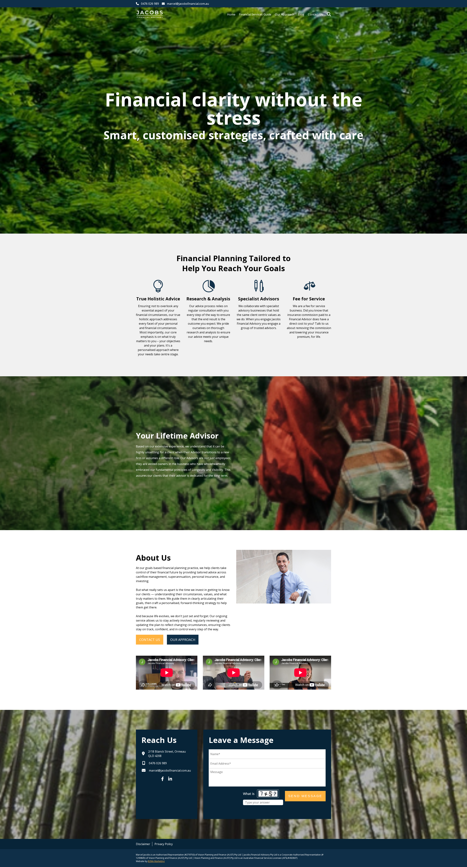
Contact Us (315, 14)
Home (231, 14)
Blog (301, 14)
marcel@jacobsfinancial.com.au (188, 4)
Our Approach (284, 14)
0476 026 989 (150, 4)
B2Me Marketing (156, 861)
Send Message (305, 796)
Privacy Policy (164, 844)
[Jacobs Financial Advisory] (149, 14)
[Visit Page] (162, 779)
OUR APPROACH (182, 639)
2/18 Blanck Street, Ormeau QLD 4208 (167, 753)
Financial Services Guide (255, 14)
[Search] (329, 14)
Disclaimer (143, 844)
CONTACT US (149, 639)
